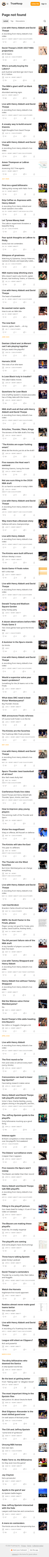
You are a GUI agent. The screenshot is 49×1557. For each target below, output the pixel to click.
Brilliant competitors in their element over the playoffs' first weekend (17, 1139)
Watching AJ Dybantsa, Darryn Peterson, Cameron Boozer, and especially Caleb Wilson (18, 259)
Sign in (44, 4)
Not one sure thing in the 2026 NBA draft (17, 481)
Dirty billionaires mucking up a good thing (17, 1122)
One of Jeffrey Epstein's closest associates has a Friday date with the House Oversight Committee (19, 396)
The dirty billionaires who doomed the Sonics (14, 1362)
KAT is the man (8, 571)
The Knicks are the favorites (16, 731)
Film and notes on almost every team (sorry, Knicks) (17, 1063)
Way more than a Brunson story (17, 521)
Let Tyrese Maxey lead (13, 220)
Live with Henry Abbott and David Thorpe (18, 29)
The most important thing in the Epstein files (18, 1395)
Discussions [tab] (20, 21)
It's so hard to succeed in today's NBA (17, 486)
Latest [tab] (5, 21)
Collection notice (37, 1546)
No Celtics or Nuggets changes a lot (16, 1025)
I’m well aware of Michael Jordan (15, 1417)
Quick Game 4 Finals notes (15, 568)
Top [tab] (12, 21)
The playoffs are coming (14, 1241)
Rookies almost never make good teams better (18, 1306)
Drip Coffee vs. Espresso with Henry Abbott (16, 201)
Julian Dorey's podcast (11, 1260)
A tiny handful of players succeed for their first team (17, 947)
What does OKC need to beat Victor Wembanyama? (16, 699)
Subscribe (35, 4)
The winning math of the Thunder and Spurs (17, 816)
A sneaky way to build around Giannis (16, 125)
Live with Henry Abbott (13, 536)
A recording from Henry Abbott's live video (17, 35)
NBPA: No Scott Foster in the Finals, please (16, 921)
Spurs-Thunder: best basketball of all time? (18, 772)
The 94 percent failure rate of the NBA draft (18, 941)
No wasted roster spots (13, 308)
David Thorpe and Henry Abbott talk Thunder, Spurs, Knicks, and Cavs (17, 796)
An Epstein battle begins (12, 1493)
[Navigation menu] (5, 3)
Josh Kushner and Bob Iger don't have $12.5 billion (17, 73)
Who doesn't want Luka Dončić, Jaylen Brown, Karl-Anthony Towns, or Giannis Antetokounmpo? (18, 277)
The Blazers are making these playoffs (17, 1225)
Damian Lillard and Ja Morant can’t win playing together (16, 344)
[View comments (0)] (14, 284)
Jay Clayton (8, 1475)
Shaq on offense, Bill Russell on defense (18, 832)
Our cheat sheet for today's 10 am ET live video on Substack (19, 1210)
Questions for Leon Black (14, 391)
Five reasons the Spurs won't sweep (16, 1169)
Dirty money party (9, 609)
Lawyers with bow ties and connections (18, 1511)
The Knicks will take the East (16, 844)
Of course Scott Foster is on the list (16, 719)
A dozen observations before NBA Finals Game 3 (19, 623)
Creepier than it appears (12, 1156)
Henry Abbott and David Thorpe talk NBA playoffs (18, 1187)
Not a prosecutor (9, 1478)
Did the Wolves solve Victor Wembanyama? (15, 1002)
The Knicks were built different (17, 553)
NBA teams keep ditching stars (17, 273)
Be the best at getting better (16, 1378)
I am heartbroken (10, 905)
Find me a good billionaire (14, 185)
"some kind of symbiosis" (12, 1432)
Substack (15, 1554)
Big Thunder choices (10, 703)
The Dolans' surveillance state (17, 1153)
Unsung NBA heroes (12, 1444)
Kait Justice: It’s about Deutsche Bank (17, 1399)
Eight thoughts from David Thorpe (16, 130)
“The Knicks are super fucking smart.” (17, 445)
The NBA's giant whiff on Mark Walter (17, 87)
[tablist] (14, 21)
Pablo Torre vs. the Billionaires (17, 1460)
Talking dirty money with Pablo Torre (17, 188)
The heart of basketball (11, 296)
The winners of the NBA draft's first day (18, 432)
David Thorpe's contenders (15, 1272)
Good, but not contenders (12, 243)
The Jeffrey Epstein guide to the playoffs (18, 1116)
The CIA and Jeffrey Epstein (16, 1429)
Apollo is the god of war (13, 1490)
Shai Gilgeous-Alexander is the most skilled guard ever (17, 1413)
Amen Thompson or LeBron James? (15, 163)
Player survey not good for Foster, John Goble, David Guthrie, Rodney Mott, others (18, 927)
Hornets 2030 (9, 361)
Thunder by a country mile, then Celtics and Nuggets (18, 1276)
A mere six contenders (13, 1523)
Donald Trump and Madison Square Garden (15, 605)
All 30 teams (7, 54)
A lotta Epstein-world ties (12, 1366)
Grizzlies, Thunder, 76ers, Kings (18, 429)
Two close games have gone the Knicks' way (18, 628)
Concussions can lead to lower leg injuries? (17, 1078)
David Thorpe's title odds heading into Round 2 (19, 1020)
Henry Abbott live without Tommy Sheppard (19, 982)
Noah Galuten (27, 211)
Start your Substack (20, 1550)
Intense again (9, 1135)
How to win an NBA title (12, 311)
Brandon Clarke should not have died (17, 908)
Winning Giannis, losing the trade (15, 468)
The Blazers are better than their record (18, 1174)
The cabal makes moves (11, 379)
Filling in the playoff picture (16, 1206)
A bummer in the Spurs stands (17, 642)
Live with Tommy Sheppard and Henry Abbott (17, 962)
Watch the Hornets (11, 1289)
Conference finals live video (16, 792)
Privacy (23, 1546)
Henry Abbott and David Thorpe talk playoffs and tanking (18, 1096)
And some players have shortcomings (17, 1245)
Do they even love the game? (14, 1463)
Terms (29, 1546)
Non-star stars (7, 1448)
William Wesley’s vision (11, 556)
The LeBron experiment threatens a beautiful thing (16, 224)
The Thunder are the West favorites (15, 863)
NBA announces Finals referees (17, 716)
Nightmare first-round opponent (15, 1292)
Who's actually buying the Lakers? (15, 67)
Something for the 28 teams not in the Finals (17, 684)
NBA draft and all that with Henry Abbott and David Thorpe (18, 410)
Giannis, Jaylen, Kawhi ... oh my (14, 326)
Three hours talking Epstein (16, 1257)
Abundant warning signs (12, 92)
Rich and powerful (9, 1343)
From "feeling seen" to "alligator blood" (18, 1382)
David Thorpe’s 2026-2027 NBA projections (18, 49)
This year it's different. (11, 847)
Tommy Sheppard (28, 972)
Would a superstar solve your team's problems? (16, 678)
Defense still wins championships (15, 524)
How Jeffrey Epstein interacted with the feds (17, 1506)
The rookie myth (8, 1310)
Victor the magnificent (13, 829)
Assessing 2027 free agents (13, 168)
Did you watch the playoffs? (13, 349)
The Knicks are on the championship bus (18, 1526)
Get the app (34, 1550)
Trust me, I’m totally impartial (14, 1229)
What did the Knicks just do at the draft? (18, 450)
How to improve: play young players (16, 810)
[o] (43, 31)
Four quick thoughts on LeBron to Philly (18, 239)
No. (3, 1007)
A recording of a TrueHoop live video (17, 1328)
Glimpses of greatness (13, 255)
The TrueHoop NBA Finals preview (16, 734)
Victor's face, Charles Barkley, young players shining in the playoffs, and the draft (18, 1102)
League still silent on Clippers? (17, 1340)
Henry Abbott (13, 39)
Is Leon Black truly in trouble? (17, 376)
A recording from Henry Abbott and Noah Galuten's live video (16, 207)
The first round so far (12, 1059)
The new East (8, 323)
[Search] (44, 21)
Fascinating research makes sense (16, 1083)
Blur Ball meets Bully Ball (12, 777)
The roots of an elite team (12, 364)
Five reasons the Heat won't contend (16, 463)
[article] (24, 34)
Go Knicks (6, 645)
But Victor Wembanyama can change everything (17, 869)
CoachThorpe (27, 39)
